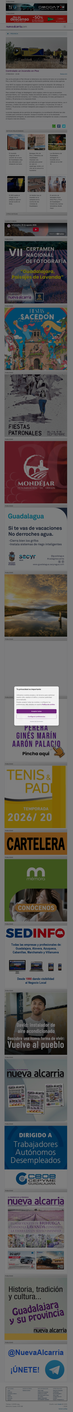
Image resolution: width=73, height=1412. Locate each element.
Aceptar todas (36, 711)
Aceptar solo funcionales (36, 721)
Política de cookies (48, 704)
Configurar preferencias (36, 716)
